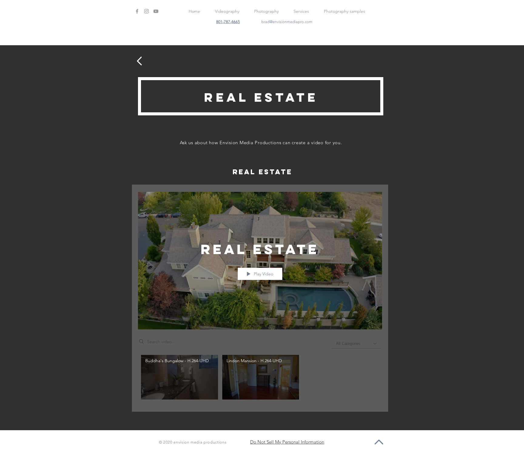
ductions (218, 442)
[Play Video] (179, 377)
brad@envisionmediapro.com (286, 21)
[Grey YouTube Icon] (156, 11)
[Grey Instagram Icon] (146, 11)
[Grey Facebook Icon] (137, 11)
